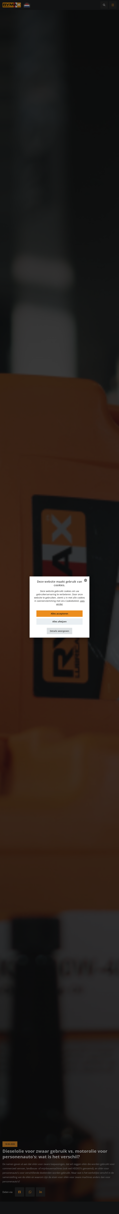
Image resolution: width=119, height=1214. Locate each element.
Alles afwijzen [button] (59, 621)
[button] (59, 631)
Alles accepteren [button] (59, 613)
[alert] (59, 607)
